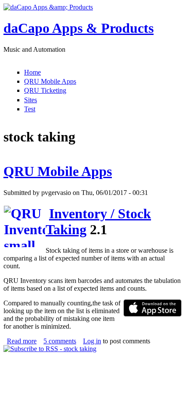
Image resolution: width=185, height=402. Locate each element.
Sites (30, 100)
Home (32, 72)
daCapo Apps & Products (78, 28)
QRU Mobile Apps (50, 81)
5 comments (59, 341)
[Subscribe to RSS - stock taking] (49, 348)
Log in (92, 341)
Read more (22, 341)
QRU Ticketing (45, 90)
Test (29, 109)
